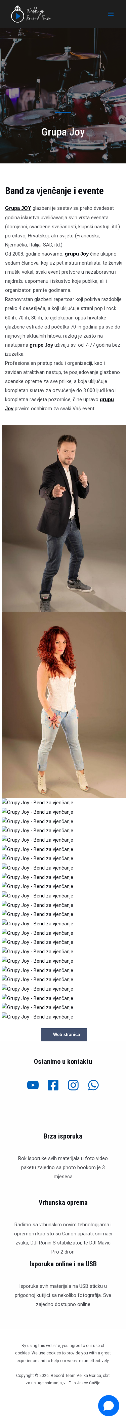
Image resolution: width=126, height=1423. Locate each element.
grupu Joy (77, 254)
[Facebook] (53, 1085)
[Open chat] (108, 1405)
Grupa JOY (18, 208)
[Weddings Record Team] (31, 14)
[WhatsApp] (93, 1085)
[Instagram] (73, 1085)
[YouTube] (33, 1085)
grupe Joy (41, 345)
